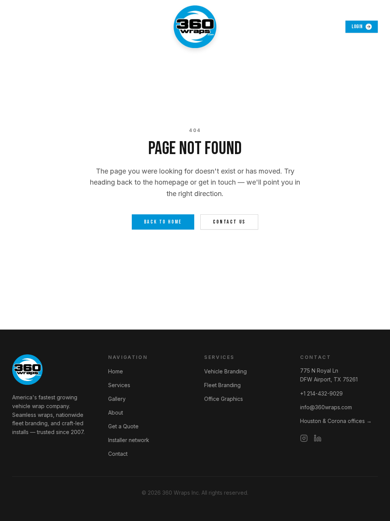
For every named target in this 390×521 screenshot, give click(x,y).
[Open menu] (20, 26)
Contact (118, 453)
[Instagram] (304, 438)
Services (119, 385)
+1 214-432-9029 (321, 393)
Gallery (117, 399)
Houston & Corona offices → (336, 421)
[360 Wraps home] (195, 26)
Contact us (229, 222)
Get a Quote (123, 426)
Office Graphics (223, 399)
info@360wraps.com (326, 407)
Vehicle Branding (225, 371)
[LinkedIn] (317, 438)
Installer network (128, 440)
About (115, 412)
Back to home (163, 222)
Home (115, 371)
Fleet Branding (222, 385)
